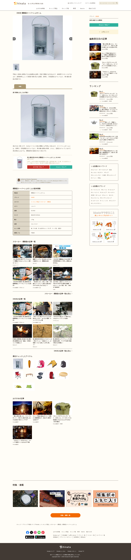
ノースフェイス (96, 189)
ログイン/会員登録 (90, 3)
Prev (14, 38)
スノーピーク (95, 192)
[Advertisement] (27, 458)
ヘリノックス (104, 200)
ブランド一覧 (81, 535)
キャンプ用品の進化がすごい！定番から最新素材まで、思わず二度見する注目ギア (109, 55)
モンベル (104, 189)
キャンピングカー (96, 175)
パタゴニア (112, 189)
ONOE (32, 197)
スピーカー (95, 169)
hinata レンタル (61, 551)
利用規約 (55, 537)
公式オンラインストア (76, 3)
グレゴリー (113, 200)
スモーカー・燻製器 (45, 202)
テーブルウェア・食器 (106, 169)
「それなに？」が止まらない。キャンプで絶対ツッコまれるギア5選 (109, 73)
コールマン (112, 192)
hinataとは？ (56, 535)
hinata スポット (72, 551)
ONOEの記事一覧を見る (62, 351)
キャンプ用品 (53, 8)
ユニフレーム (95, 198)
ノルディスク (95, 200)
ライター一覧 (91, 535)
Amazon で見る (60, 167)
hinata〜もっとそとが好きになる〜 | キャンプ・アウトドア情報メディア (65, 546)
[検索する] (116, 3)
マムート (105, 195)
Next (70, 38)
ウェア (107, 172)
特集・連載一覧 (65, 515)
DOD (93, 195)
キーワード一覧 (101, 535)
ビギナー (100, 172)
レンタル (94, 172)
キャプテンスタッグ (106, 198)
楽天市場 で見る (37, 167)
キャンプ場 (65, 8)
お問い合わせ (72, 535)
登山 (99, 178)
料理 (74, 8)
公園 (104, 175)
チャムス (98, 195)
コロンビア (104, 192)
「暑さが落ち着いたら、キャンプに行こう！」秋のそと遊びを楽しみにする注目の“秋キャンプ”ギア (110, 45)
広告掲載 (64, 535)
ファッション (110, 141)
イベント (94, 178)
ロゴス (111, 195)
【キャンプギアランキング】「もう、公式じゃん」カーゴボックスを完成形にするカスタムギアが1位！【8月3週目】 (109, 64)
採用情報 (76, 537)
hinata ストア (50, 551)
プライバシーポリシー (66, 537)
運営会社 (83, 537)
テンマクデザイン (96, 203)
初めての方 (92, 8)
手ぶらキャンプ (112, 175)
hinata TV (81, 551)
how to (82, 8)
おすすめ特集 (40, 8)
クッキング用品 (35, 202)
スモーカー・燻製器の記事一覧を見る (58, 293)
